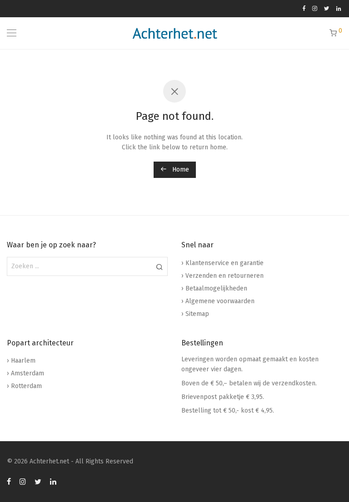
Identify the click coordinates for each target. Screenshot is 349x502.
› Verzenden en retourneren (222, 276)
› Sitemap (195, 314)
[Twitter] (326, 8)
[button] (159, 266)
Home (179, 169)
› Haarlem (21, 360)
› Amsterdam (25, 373)
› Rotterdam (24, 386)
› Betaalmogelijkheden (214, 288)
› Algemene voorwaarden (217, 301)
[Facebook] (303, 8)
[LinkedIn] (339, 8)
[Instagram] (314, 8)
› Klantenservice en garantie (222, 263)
